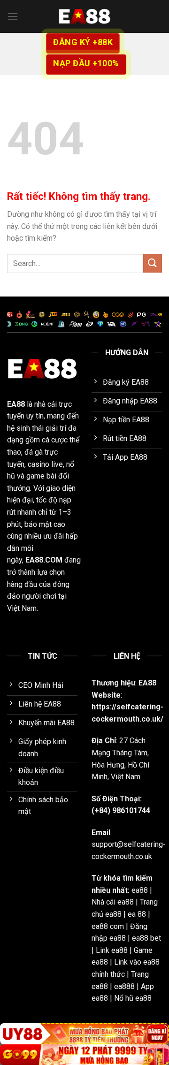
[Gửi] (152, 263)
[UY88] (84, 1033)
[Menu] (12, 16)
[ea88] (84, 16)
